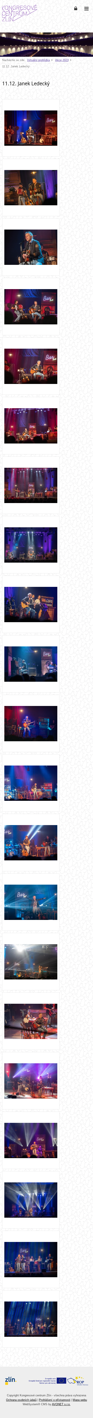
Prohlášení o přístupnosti (54, 1400)
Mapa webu (80, 1400)
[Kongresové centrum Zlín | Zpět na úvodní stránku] (19, 13)
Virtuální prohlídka (38, 60)
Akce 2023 (62, 60)
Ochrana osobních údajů (21, 1400)
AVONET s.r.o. (61, 1404)
